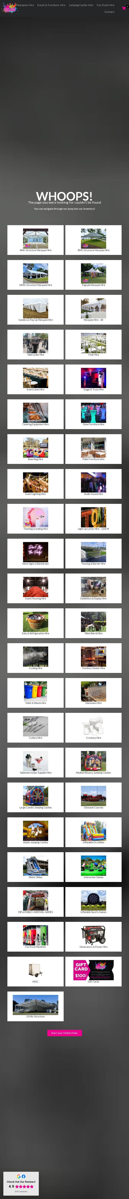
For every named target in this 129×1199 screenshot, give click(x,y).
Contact (109, 11)
